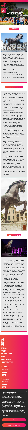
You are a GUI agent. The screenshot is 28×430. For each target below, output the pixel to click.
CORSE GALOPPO (4, 366)
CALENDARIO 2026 (5, 368)
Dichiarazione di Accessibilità (6, 359)
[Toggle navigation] (14, 5)
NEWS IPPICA (4, 371)
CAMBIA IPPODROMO (22, 1)
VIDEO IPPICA (4, 372)
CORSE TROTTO (3, 378)
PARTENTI (4, 374)
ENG (3, 1)
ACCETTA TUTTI (14, 419)
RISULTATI (4, 375)
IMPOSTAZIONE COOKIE (14, 425)
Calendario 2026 (5, 380)
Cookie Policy (5, 415)
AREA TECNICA (5, 369)
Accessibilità (3, 358)
